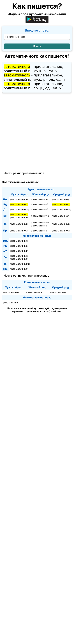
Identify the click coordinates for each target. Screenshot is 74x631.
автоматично (58, 292)
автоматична (34, 292)
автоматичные (19, 240)
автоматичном (19, 230)
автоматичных (19, 245)
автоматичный (19, 199)
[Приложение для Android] (37, 22)
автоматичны (11, 302)
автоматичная (39, 199)
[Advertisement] (37, 132)
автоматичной (39, 204)
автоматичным (19, 223)
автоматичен (11, 292)
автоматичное (60, 199)
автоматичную (40, 215)
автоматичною (40, 222)
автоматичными (20, 263)
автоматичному (19, 209)
